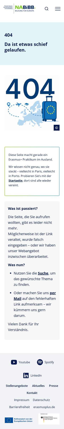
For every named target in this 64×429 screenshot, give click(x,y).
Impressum (21, 400)
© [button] (57, 127)
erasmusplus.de (44, 407)
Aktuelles (38, 386)
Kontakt (32, 393)
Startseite (15, 181)
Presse (53, 386)
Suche (43, 273)
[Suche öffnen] (46, 9)
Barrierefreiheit (19, 407)
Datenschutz (41, 400)
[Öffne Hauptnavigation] (57, 8)
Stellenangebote (17, 386)
